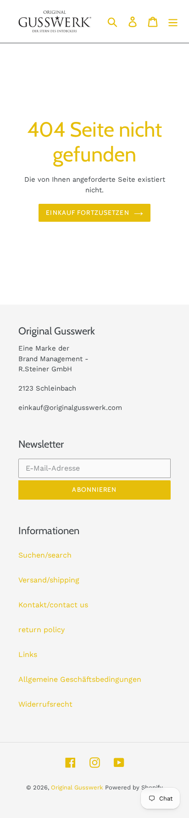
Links (27, 654)
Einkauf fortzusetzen (87, 212)
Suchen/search (45, 555)
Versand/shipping (48, 580)
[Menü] (173, 21)
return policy (41, 629)
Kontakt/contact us (53, 604)
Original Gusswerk (77, 787)
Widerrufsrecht (45, 704)
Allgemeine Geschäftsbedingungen (79, 679)
